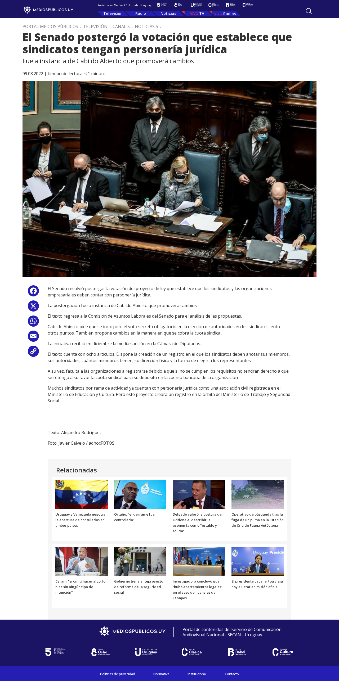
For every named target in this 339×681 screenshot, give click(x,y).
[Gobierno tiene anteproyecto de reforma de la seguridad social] (140, 561)
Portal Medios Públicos (50, 26)
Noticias (168, 13)
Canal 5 (121, 26)
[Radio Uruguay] (196, 5)
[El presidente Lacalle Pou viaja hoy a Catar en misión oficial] (257, 561)
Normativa (161, 673)
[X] (33, 307)
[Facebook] (33, 292)
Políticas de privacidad (117, 673)
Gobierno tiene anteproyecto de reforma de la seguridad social (138, 587)
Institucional (197, 673)
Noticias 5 (146, 26)
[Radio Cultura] (247, 5)
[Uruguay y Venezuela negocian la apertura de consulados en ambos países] (81, 494)
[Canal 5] (161, 5)
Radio (140, 13)
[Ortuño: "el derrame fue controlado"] (140, 494)
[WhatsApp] (33, 323)
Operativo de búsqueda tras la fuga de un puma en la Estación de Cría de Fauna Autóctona (257, 520)
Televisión (113, 13)
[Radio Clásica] (213, 5)
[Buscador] (309, 11)
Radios (229, 13)
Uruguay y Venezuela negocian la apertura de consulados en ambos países (81, 520)
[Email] (33, 338)
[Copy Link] (33, 353)
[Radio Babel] (230, 5)
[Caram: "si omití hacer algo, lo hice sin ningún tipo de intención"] (81, 561)
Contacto (232, 673)
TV (201, 13)
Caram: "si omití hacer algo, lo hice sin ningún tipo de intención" (80, 587)
